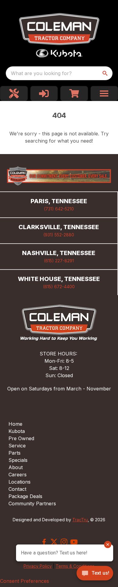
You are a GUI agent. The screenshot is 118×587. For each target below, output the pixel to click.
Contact (17, 489)
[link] (14, 93)
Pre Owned (21, 438)
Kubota (16, 431)
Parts (14, 453)
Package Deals (25, 496)
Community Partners (32, 503)
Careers (17, 475)
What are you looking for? (41, 73)
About (15, 467)
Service (17, 446)
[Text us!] (95, 573)
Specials (18, 460)
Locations (19, 482)
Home (15, 424)
